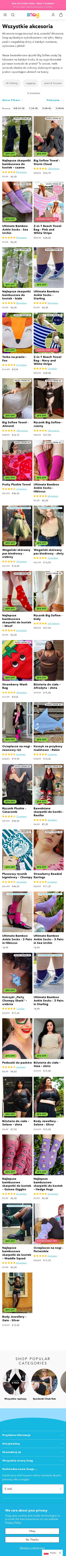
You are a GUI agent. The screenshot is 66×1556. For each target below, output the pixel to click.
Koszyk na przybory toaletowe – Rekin (48, 748)
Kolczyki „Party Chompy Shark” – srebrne (14, 1000)
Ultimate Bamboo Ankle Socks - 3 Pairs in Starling (49, 1000)
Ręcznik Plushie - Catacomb (14, 810)
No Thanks (32, 1539)
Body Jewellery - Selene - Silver (46, 1122)
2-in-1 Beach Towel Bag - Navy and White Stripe (47, 360)
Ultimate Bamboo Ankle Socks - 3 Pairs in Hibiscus (17, 939)
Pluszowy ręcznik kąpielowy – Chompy (17, 875)
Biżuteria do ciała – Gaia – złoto (47, 1064)
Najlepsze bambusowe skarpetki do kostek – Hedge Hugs (48, 1184)
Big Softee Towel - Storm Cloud (47, 162)
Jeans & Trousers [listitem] (53, 83)
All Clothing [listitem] (12, 83)
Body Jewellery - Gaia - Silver (14, 1318)
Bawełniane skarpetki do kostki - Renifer (49, 812)
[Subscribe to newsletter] (60, 1489)
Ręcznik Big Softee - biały (48, 617)
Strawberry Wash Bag (14, 686)
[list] (33, 83)
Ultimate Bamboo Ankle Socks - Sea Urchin (15, 229)
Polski (53, 1552)
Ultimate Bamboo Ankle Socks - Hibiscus (46, 488)
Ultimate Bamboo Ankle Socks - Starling (46, 295)
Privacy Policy (13, 1522)
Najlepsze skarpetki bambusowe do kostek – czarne (16, 164)
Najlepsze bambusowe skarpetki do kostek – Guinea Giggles (16, 1184)
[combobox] (52, 1553)
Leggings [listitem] (31, 83)
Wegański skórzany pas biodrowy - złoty (49, 551)
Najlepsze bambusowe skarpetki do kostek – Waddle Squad (16, 1253)
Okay (32, 1531)
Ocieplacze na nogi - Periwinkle (48, 1249)
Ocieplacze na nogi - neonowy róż (17, 748)
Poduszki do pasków (17, 1062)
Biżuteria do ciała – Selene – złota (15, 1122)
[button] (5, 15)
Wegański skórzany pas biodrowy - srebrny (16, 553)
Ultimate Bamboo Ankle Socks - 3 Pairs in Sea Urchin (49, 939)
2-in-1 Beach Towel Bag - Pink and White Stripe (47, 229)
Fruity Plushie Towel (16, 484)
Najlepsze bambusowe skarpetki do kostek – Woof (16, 621)
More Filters (11, 100)
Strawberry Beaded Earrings (48, 875)
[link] (53, 15)
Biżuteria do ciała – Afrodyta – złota (47, 686)
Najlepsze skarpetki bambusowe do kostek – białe (16, 295)
